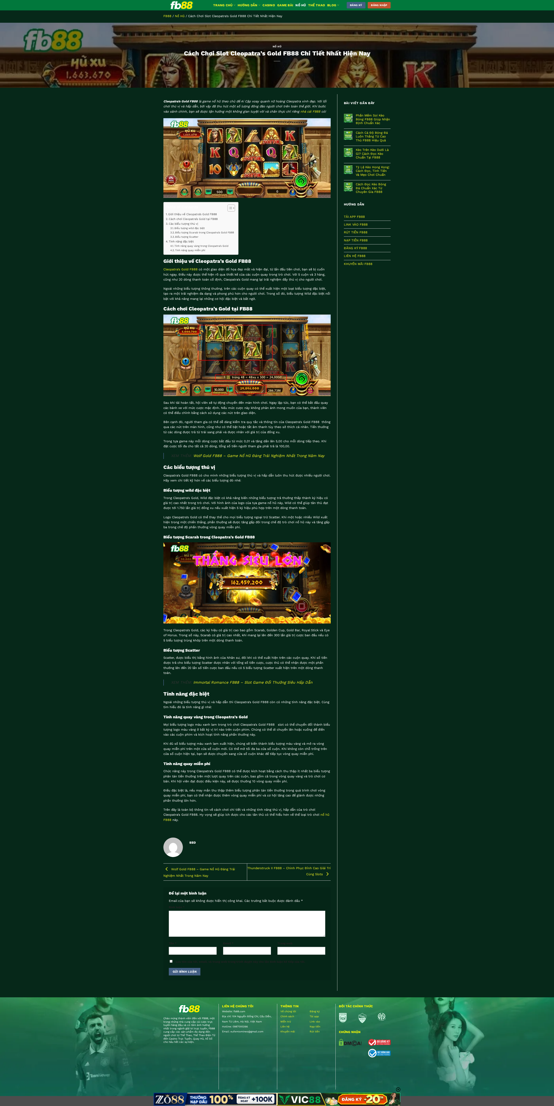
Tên (173, 943)
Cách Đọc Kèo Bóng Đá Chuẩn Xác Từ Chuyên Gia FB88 (371, 188)
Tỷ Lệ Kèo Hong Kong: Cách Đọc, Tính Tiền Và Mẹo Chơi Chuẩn (373, 171)
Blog (331, 5)
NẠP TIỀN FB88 (356, 240)
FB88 (167, 16)
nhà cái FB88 (310, 111)
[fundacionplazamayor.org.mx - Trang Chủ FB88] (185, 5)
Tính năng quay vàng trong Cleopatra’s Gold (201, 245)
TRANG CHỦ (223, 5)
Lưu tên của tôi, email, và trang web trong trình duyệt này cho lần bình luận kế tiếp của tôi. (240, 961)
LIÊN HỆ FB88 (355, 256)
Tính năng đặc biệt (181, 241)
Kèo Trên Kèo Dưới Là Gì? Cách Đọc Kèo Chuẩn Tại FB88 (372, 153)
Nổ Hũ (180, 16)
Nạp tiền (315, 1026)
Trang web (284, 943)
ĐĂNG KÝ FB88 (355, 248)
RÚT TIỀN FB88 (355, 232)
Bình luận (177, 907)
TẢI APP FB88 (354, 217)
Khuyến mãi (287, 1031)
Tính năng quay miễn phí (190, 250)
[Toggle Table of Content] (229, 208)
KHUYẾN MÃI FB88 (358, 264)
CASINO (269, 5)
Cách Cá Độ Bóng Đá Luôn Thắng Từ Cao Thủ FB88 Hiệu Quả (372, 136)
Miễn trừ (285, 1021)
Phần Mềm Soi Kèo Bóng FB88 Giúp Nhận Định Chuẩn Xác (373, 119)
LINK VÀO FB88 (356, 224)
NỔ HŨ (300, 5)
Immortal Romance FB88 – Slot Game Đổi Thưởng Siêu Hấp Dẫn (252, 682)
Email (228, 943)
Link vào (315, 1021)
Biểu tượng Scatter (186, 236)
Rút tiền (315, 1031)
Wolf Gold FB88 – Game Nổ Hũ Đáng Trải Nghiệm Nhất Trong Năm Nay (258, 456)
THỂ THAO (316, 5)
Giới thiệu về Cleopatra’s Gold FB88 (193, 214)
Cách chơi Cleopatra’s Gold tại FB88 (193, 219)
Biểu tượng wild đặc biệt (189, 228)
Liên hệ (285, 1026)
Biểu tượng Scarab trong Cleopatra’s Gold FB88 (204, 232)
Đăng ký (315, 1011)
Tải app (314, 1016)
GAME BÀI (285, 5)
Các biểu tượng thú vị (183, 223)
